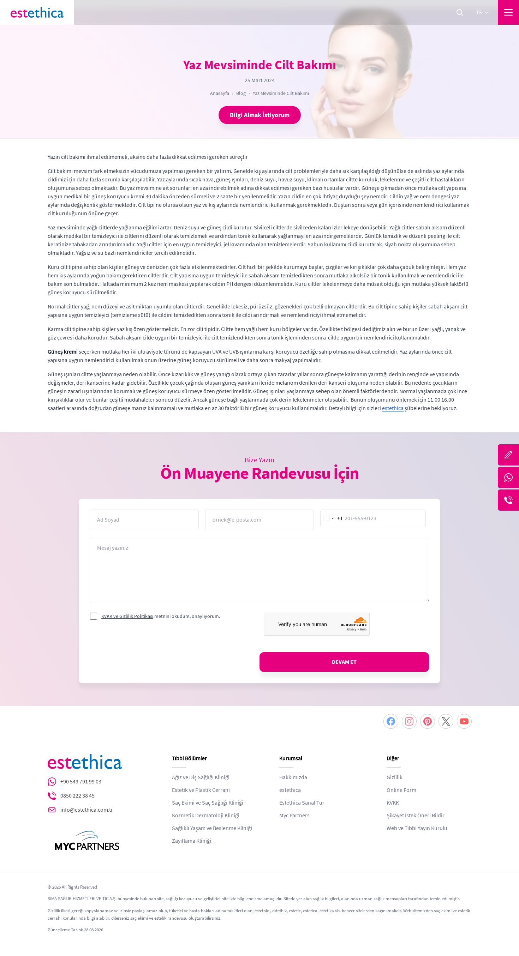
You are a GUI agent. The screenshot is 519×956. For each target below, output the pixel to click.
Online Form (401, 790)
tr (479, 12)
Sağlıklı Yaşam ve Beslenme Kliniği (212, 828)
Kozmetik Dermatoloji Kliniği (205, 815)
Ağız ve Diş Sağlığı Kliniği (200, 777)
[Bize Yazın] (508, 454)
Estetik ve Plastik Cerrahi (201, 790)
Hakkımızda (293, 777)
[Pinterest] (427, 721)
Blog (241, 93)
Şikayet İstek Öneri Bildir (416, 815)
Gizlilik (394, 777)
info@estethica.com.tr (86, 810)
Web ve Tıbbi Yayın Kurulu (417, 828)
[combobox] (332, 518)
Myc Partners (294, 815)
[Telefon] (508, 500)
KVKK (393, 803)
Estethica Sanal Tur (301, 803)
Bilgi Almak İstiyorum (260, 115)
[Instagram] (409, 721)
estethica (393, 408)
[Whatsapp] (508, 477)
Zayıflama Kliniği (191, 841)
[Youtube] (464, 721)
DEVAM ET (344, 662)
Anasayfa (219, 93)
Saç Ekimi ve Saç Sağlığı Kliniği (207, 803)
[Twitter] (446, 721)
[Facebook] (391, 721)
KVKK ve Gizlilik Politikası (127, 616)
